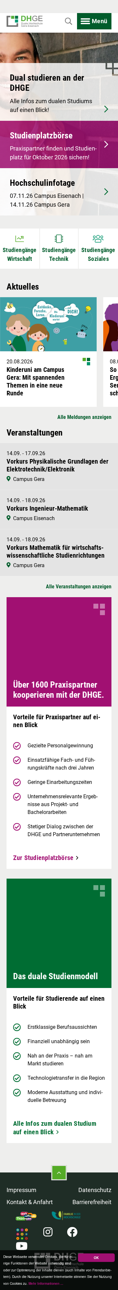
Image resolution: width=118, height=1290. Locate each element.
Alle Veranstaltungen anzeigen (78, 586)
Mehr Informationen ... (46, 1283)
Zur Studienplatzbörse (43, 858)
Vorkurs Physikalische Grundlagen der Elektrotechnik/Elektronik (57, 465)
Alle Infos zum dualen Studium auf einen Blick (54, 1128)
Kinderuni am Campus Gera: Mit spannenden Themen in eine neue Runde (36, 381)
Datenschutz (94, 1189)
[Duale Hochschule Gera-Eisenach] (25, 21)
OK (96, 1257)
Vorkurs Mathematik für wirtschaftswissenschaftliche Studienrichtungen (56, 551)
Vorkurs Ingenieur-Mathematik (47, 508)
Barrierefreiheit (91, 1202)
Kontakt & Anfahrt (30, 1202)
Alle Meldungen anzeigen (84, 417)
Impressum (21, 1189)
